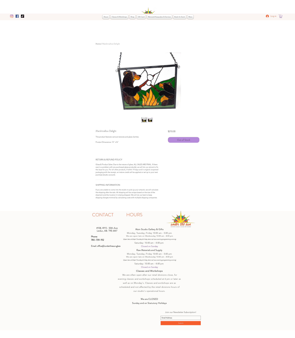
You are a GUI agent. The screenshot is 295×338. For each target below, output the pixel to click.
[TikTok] (22, 16)
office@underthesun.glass (108, 246)
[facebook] (17, 16)
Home (98, 44)
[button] (281, 16)
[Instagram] (11, 16)
